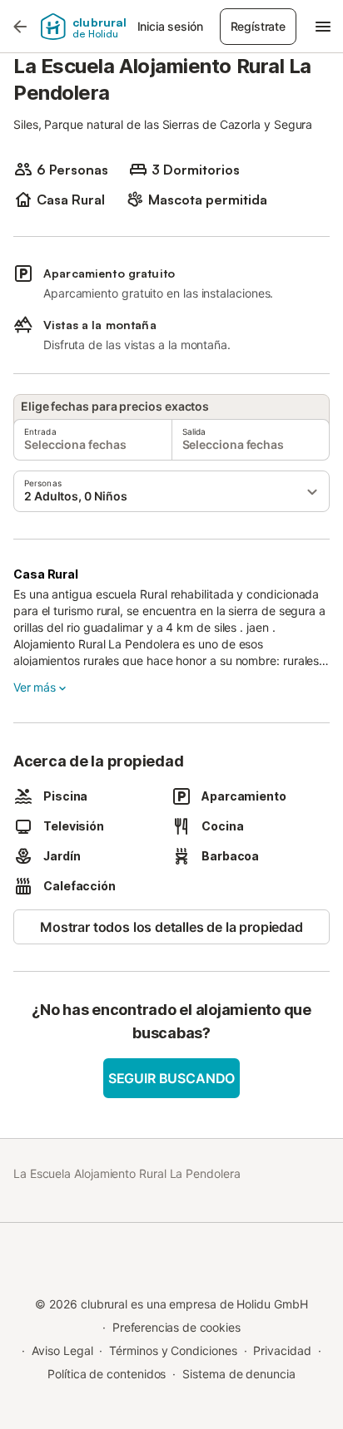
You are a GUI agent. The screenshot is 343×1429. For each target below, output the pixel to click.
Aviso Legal (62, 1350)
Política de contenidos (106, 1374)
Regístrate (258, 26)
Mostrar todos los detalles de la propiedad (171, 927)
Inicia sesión (170, 26)
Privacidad (282, 1350)
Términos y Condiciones (172, 1350)
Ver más (34, 687)
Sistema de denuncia (238, 1374)
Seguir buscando (171, 1078)
